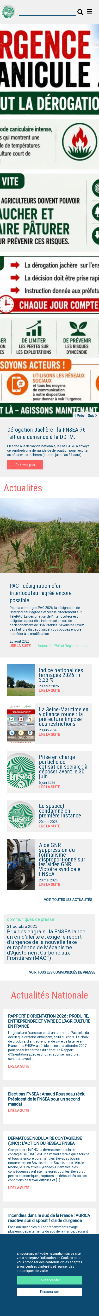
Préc (80, 416)
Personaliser (49, 1292)
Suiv (91, 416)
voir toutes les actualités (68, 900)
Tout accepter (49, 1280)
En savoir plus (25, 465)
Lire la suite (20, 646)
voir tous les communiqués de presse (62, 972)
